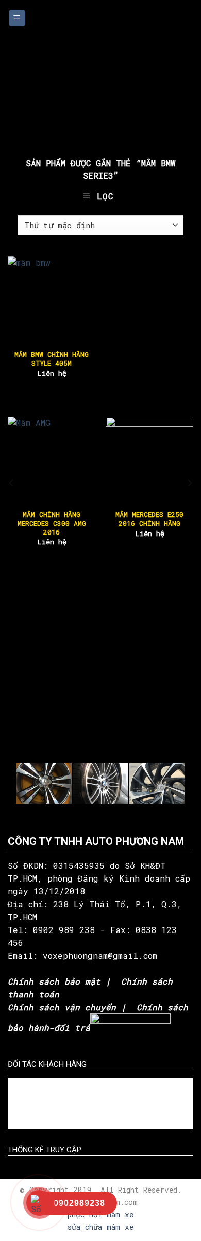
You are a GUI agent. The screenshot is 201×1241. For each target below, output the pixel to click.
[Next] (189, 483)
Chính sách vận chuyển (62, 1007)
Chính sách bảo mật (54, 981)
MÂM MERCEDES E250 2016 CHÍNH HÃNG (149, 519)
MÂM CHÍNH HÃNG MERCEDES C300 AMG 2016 (52, 523)
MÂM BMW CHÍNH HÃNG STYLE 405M (51, 359)
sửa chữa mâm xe (100, 1227)
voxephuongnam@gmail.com (102, 955)
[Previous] (12, 483)
